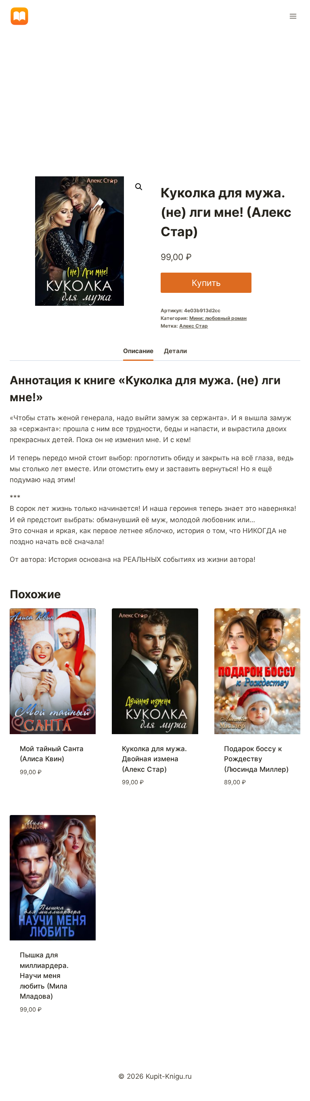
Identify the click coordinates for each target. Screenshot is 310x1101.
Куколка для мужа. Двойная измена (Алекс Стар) (154, 759)
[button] (139, 187)
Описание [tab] (138, 351)
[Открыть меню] (292, 16)
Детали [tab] (175, 351)
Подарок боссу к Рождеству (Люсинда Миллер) (256, 759)
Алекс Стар (193, 326)
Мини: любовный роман (218, 318)
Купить (206, 282)
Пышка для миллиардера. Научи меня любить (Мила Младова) (44, 975)
